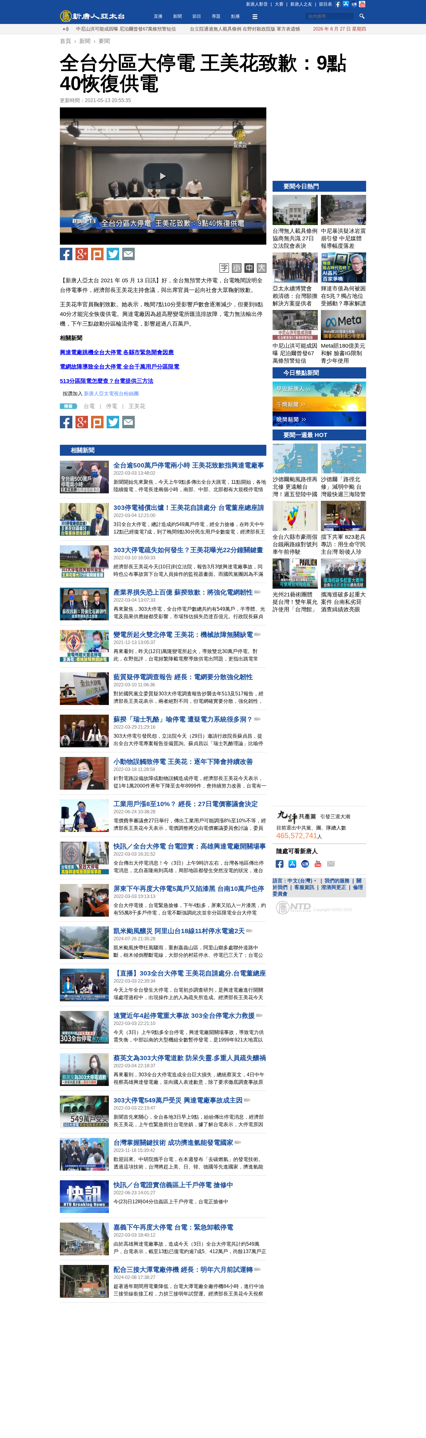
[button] (163, 176)
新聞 (177, 16)
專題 (216, 16)
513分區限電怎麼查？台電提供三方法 (106, 381)
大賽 (279, 4)
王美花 (136, 406)
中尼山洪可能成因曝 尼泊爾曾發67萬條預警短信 (94, 28)
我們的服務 (337, 880)
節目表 (325, 4)
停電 (111, 406)
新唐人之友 (301, 4)
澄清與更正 (333, 887)
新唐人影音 (257, 4)
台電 (89, 406)
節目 (196, 16)
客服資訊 (304, 887)
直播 (158, 16)
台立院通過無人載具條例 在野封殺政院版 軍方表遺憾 (213, 28)
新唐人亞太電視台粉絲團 (111, 393)
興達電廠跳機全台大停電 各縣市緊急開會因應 (117, 352)
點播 (235, 16)
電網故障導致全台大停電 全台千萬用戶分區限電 (119, 367)
